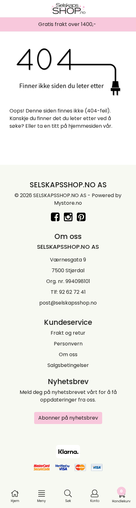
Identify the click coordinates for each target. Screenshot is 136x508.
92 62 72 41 (72, 292)
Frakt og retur (68, 333)
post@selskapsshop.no (68, 302)
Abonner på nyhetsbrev (68, 417)
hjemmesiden (85, 126)
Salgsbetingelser (68, 365)
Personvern (68, 343)
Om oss (68, 354)
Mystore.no (68, 203)
